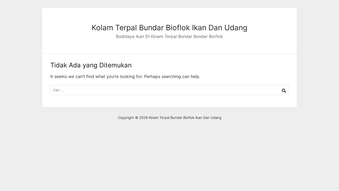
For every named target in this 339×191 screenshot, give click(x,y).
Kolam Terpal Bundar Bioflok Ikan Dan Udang (169, 27)
